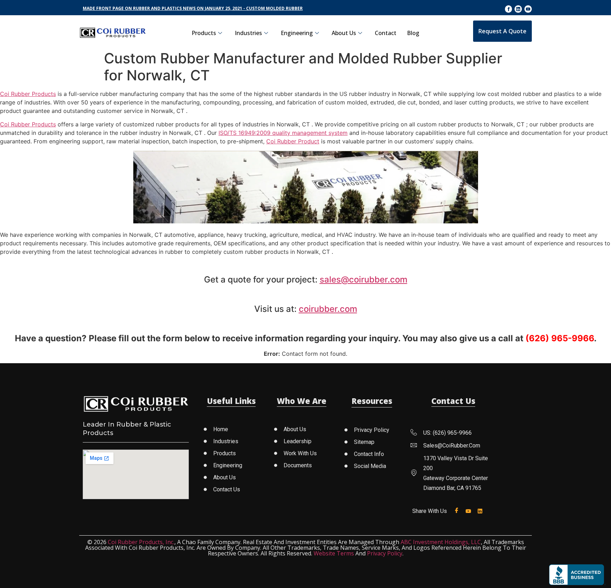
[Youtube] (528, 9)
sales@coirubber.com (363, 279)
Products (204, 33)
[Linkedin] (518, 9)
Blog (413, 33)
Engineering (297, 33)
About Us (344, 33)
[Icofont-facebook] (508, 9)
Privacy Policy (384, 553)
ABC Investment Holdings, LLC (441, 542)
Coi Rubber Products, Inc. (141, 542)
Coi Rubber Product (292, 141)
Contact (385, 33)
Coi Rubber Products (28, 93)
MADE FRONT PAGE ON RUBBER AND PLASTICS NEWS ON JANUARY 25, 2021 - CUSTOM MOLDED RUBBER (193, 8)
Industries (248, 33)
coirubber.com (328, 309)
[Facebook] (458, 510)
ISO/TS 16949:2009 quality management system (283, 132)
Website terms (334, 553)
